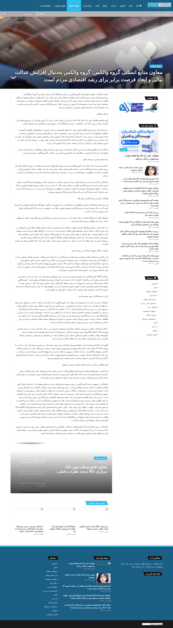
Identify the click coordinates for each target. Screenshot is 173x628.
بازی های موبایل (149, 299)
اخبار (130, 6)
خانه (137, 6)
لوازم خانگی (150, 315)
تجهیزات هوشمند (149, 311)
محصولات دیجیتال (148, 319)
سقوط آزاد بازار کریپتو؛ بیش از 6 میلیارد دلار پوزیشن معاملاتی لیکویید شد (63, 528)
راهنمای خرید (46, 6)
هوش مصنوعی (59, 6)
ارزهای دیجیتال (74, 6)
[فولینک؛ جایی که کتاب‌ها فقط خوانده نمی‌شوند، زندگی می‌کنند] (104, 567)
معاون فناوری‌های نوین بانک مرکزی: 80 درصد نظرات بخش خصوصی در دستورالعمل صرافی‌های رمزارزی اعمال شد (83, 469)
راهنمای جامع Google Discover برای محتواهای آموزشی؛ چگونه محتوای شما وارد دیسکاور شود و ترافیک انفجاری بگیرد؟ (141, 190)
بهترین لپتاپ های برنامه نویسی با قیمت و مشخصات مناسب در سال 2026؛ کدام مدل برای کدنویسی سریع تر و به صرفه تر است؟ (139, 258)
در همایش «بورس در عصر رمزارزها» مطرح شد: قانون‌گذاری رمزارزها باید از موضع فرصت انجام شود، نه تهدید (29, 528)
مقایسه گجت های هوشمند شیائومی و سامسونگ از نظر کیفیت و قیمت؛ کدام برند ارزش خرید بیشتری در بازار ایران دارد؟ (139, 203)
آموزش (122, 6)
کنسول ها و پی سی (148, 303)
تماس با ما (166, 14)
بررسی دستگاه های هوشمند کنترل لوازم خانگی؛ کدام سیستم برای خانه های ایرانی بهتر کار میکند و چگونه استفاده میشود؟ (139, 234)
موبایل (105, 6)
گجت (97, 6)
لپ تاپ (113, 6)
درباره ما (157, 14)
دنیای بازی (88, 6)
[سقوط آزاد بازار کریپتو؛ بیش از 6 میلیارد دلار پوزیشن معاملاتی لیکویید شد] (61, 516)
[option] (61, 468)
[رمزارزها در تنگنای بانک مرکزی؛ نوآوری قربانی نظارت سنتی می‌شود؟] (93, 516)
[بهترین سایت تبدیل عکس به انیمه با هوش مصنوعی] (152, 171)
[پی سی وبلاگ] (159, 6)
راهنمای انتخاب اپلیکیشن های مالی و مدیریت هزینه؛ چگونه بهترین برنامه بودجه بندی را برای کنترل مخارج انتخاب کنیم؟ (139, 246)
